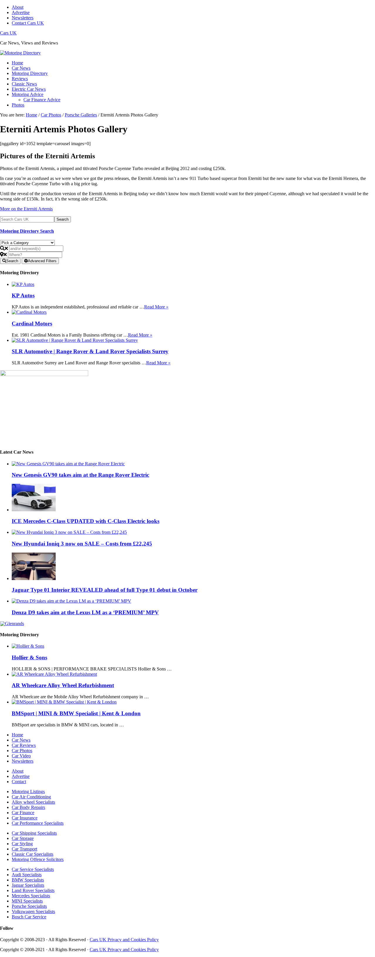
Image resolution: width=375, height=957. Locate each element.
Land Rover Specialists (33, 890)
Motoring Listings (28, 791)
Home (17, 734)
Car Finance (23, 812)
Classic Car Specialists (32, 854)
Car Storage (23, 838)
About (17, 771)
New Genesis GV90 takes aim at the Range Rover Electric (80, 475)
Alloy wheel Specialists (33, 802)
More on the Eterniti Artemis (26, 208)
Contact (19, 781)
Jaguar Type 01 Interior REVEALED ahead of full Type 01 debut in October (104, 590)
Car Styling (22, 843)
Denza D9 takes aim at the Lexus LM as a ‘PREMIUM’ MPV (85, 612)
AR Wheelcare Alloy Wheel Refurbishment (63, 685)
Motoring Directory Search (27, 231)
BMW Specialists (28, 879)
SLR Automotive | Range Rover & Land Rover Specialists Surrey (90, 351)
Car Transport (24, 848)
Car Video (21, 755)
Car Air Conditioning (31, 796)
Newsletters (22, 761)
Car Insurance (25, 817)
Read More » (156, 306)
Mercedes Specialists (31, 895)
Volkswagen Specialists (33, 911)
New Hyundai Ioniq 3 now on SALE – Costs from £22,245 (82, 544)
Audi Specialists (27, 874)
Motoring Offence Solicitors (38, 859)
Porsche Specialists (29, 906)
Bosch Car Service (29, 916)
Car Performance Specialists (38, 823)
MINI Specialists (27, 900)
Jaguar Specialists (28, 885)
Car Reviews (24, 745)
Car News (21, 740)
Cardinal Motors (32, 323)
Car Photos (22, 750)
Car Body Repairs (28, 807)
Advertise (21, 776)
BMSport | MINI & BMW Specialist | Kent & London (76, 713)
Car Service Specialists (33, 869)
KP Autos (23, 295)
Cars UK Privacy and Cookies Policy (124, 939)
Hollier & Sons (29, 657)
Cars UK (8, 32)
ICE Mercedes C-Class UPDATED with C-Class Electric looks (85, 521)
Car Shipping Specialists (34, 833)
